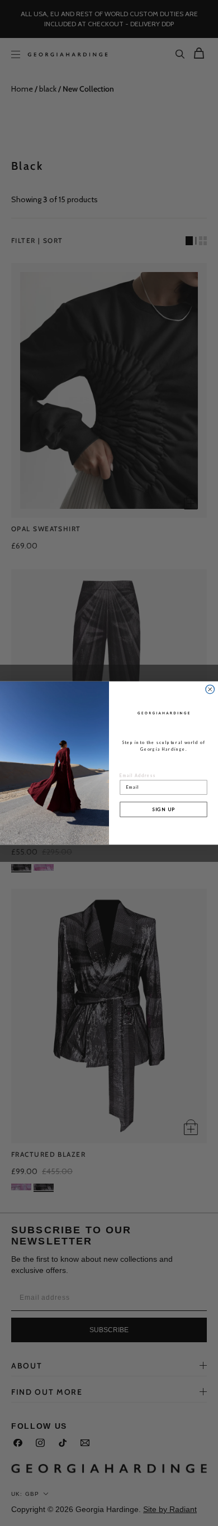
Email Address (138, 775)
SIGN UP (164, 809)
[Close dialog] (210, 689)
